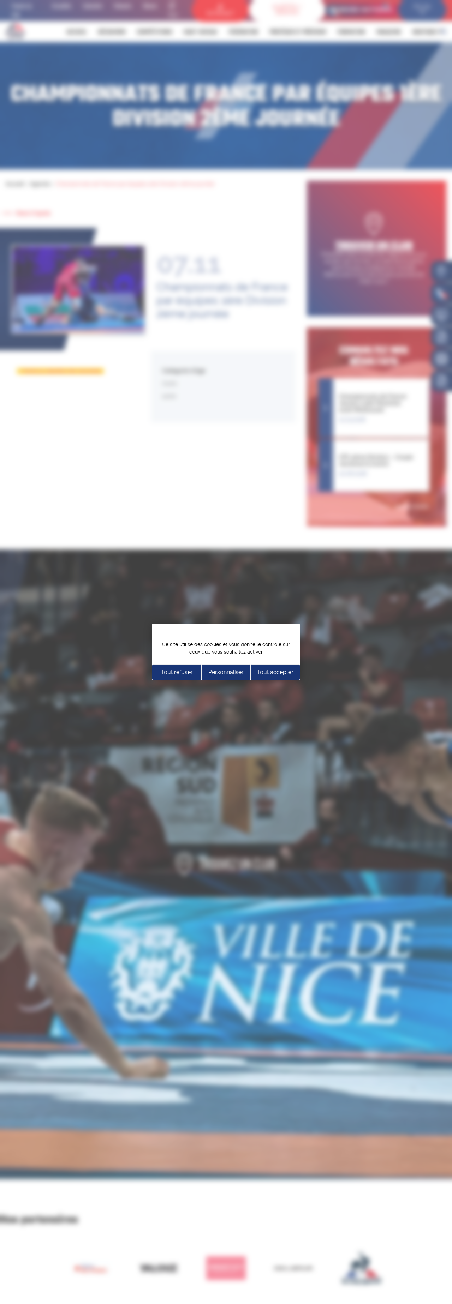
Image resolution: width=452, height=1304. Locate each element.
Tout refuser (177, 672)
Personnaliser (226, 672)
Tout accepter (275, 672)
